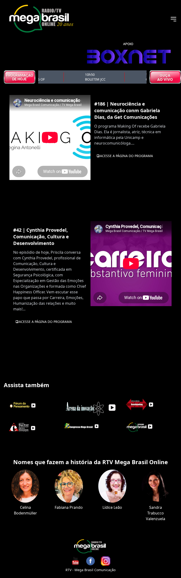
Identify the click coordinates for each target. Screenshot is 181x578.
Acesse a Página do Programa (126, 156)
